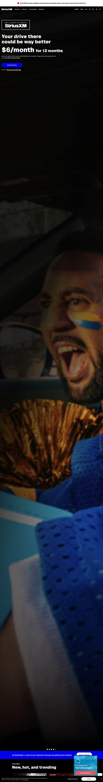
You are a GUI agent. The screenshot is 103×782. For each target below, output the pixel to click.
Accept (89, 779)
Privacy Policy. (25, 779)
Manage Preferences (73, 779)
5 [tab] (55, 749)
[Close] (101, 779)
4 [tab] (53, 749)
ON (86, 9)
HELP (81, 9)
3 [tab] (51, 749)
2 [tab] (49, 749)
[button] (12, 65)
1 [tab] (47, 749)
